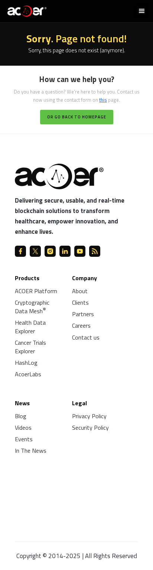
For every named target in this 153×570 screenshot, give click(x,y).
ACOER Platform (36, 290)
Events (24, 439)
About (80, 290)
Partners (83, 313)
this (103, 100)
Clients (80, 302)
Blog (20, 416)
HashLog (26, 362)
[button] (141, 11)
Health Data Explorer (30, 326)
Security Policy (90, 427)
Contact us (86, 337)
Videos (23, 427)
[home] (25, 10)
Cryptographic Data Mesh (32, 306)
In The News (30, 450)
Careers (81, 325)
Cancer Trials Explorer (30, 347)
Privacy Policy (89, 416)
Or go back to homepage (76, 117)
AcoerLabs (28, 374)
